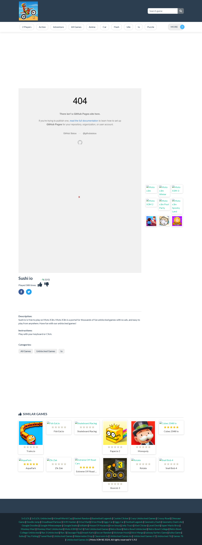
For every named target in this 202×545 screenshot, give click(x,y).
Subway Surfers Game (156, 532)
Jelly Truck (127, 525)
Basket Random (82, 518)
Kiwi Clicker (141, 525)
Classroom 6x (101, 536)
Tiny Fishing (32, 536)
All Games (26, 351)
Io (61, 351)
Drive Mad (84, 521)
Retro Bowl (116, 529)
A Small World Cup (63, 518)
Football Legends (134, 521)
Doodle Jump (33, 521)
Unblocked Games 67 (144, 536)
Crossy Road (164, 518)
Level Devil (154, 525)
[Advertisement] (101, 60)
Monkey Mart (28, 529)
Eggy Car (108, 521)
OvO (80, 529)
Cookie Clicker (121, 518)
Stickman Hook (121, 532)
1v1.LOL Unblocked (41, 518)
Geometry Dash (152, 521)
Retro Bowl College (158, 529)
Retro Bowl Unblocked (135, 529)
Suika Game (175, 532)
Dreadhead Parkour (51, 521)
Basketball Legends (102, 518)
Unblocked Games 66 (77, 539)
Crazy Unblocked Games (143, 518)
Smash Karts (88, 532)
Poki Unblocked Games (96, 529)
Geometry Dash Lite (172, 521)
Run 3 (63, 532)
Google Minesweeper (51, 525)
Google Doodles (30, 525)
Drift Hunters (70, 521)
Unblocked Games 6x (121, 536)
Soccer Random (104, 532)
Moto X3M (71, 529)
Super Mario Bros (170, 525)
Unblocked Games (45, 351)
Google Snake (70, 525)
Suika (22, 536)
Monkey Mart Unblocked (50, 529)
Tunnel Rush (46, 536)
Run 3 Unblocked (50, 532)
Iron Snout (115, 525)
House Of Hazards (99, 525)
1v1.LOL (25, 518)
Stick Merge (137, 532)
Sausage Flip (74, 532)
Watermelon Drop (83, 536)
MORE (174, 26)
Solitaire (83, 525)
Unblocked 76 (164, 536)
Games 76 (178, 536)
